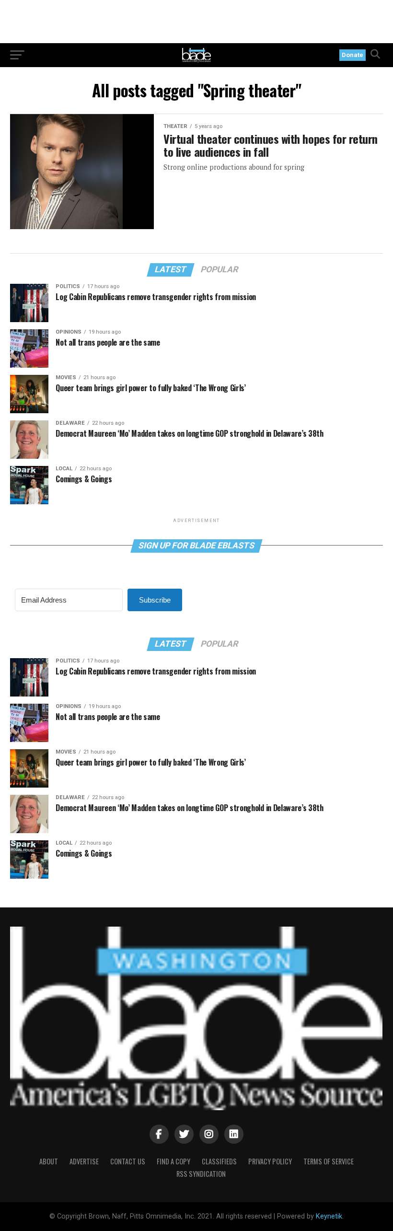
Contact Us (127, 1161)
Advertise (84, 1161)
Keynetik (329, 1216)
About (48, 1161)
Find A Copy (173, 1161)
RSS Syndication (201, 1174)
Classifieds (219, 1161)
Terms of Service (328, 1161)
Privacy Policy (270, 1161)
